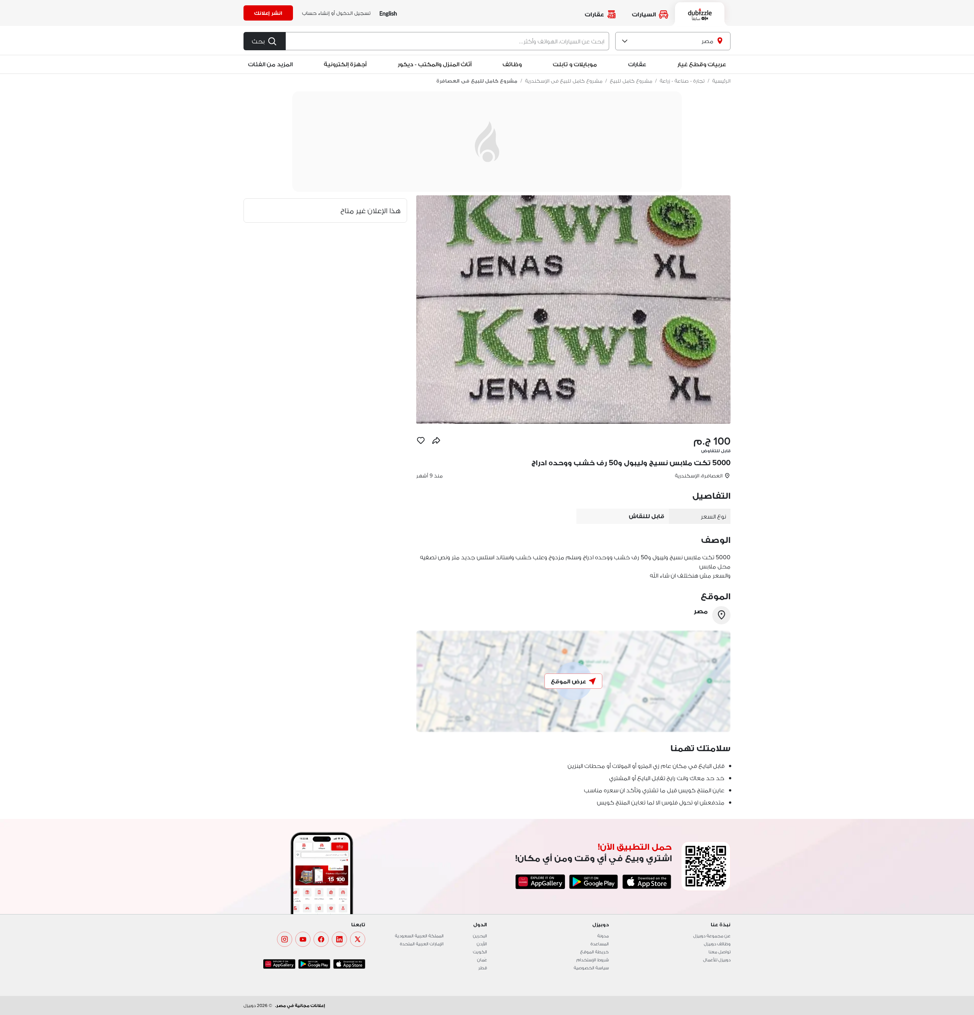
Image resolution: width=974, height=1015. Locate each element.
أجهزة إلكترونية (345, 64)
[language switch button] (388, 13)
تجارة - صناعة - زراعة (682, 81)
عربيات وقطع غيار (701, 64)
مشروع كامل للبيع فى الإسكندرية (563, 81)
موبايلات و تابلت (575, 64)
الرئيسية (721, 81)
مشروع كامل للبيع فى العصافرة (476, 81)
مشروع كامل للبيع (631, 81)
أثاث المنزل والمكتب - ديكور (434, 64)
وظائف (512, 64)
